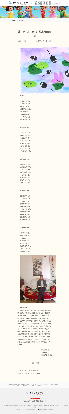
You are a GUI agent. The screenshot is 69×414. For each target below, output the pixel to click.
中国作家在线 (35, 384)
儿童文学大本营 (36, 386)
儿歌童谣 (39, 4)
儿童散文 (47, 2)
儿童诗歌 (50, 2)
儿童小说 (44, 2)
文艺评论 (44, 4)
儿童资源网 (26, 386)
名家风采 (41, 2)
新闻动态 (39, 2)
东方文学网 (13, 20)
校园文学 (41, 4)
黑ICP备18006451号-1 (32, 409)
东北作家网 (44, 384)
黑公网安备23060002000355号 (46, 409)
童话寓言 (36, 4)
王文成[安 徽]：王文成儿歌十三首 (31, 373)
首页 (31, 3)
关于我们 (36, 2)
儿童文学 (18, 386)
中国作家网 (16, 384)
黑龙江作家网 (25, 384)
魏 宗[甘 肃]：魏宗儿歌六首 (30, 371)
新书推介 (47, 4)
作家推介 (50, 4)
